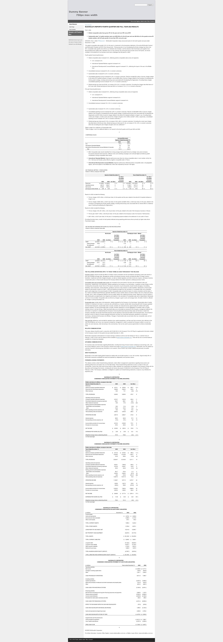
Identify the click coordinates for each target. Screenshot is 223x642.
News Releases (73, 24)
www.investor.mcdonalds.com (124, 337)
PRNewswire (101, 41)
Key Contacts (72, 29)
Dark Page (71, 27)
